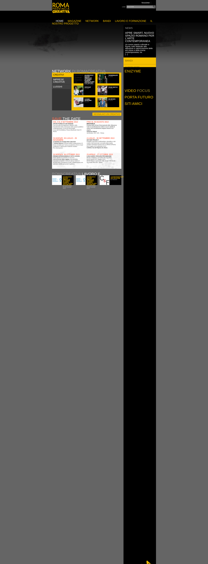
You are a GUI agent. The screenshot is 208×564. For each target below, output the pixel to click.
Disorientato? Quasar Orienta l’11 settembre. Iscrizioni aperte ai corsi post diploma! (89, 79)
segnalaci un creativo (106, 114)
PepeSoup (87, 87)
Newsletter (146, 3)
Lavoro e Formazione (130, 20)
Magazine (74, 20)
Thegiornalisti (113, 75)
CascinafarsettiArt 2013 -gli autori (117, 177)
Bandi (107, 20)
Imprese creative (59, 80)
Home (60, 20)
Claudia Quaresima (88, 99)
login (123, 6)
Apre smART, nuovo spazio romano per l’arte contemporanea (139, 37)
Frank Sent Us (113, 87)
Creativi (58, 74)
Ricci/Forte (111, 99)
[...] (126, 54)
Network (92, 20)
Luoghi (57, 86)
